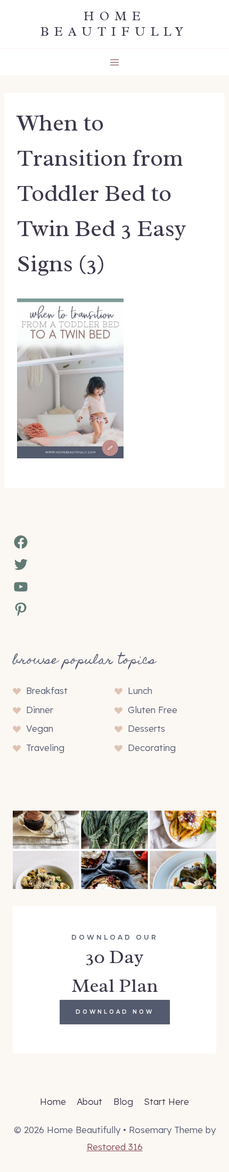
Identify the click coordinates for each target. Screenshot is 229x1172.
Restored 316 (115, 1146)
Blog (123, 1101)
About (89, 1101)
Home (53, 1101)
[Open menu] (115, 62)
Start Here (166, 1101)
